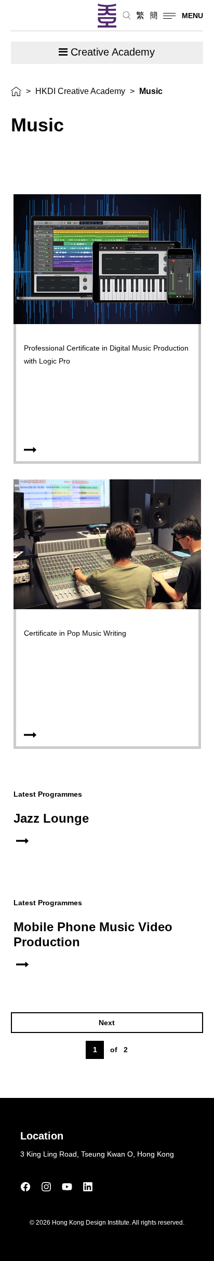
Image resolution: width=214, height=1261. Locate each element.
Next (107, 1022)
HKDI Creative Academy (80, 91)
